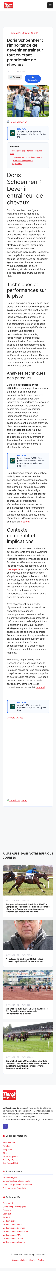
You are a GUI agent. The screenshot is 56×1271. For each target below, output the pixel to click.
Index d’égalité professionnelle (16, 1181)
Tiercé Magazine (10, 1156)
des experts (13, 569)
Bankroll (6, 1217)
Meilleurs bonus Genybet (14, 1228)
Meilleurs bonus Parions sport (16, 1231)
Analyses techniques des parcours (28, 157)
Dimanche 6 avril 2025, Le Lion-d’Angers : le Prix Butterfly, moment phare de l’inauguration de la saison (27, 1011)
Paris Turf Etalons (10, 1160)
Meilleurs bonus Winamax (14, 1242)
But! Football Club (10, 1163)
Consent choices (19, 1260)
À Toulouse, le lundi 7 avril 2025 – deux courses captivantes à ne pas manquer (24, 960)
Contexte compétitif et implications (22, 162)
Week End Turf (9, 1142)
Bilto (5, 1153)
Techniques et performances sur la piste (26, 152)
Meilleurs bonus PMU (12, 1235)
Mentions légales (10, 1177)
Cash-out (7, 1214)
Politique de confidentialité (14, 1188)
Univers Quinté (15, 717)
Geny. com (7, 1149)
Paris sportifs (8, 1203)
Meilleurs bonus (9, 1221)
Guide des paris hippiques (14, 1206)
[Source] (25, 521)
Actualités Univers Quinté (24, 33)
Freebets (7, 1210)
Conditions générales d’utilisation (17, 1184)
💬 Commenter (33, 78)
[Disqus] (28, 764)
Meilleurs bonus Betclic (13, 1224)
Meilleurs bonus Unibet (13, 1238)
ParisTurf (6, 1146)
